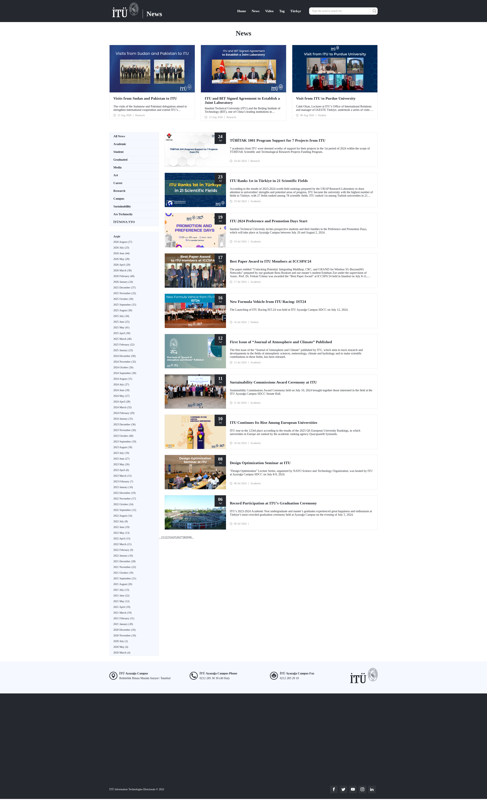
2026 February (123, 276)
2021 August (122, 584)
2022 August (122, 515)
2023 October (123, 435)
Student (118, 151)
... (160, 537)
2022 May (121, 532)
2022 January (123, 555)
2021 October (123, 572)
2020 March (121, 652)
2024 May (121, 396)
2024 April (121, 401)
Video (269, 11)
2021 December (124, 561)
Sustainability (122, 206)
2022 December (124, 493)
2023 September (124, 441)
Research (119, 190)
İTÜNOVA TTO (124, 222)
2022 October (123, 504)
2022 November (124, 498)
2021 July (121, 589)
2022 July (120, 521)
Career (118, 183)
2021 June (121, 595)
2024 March (122, 407)
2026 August (122, 242)
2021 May (121, 601)
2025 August (122, 310)
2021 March (122, 612)
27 (180, 537)
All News (119, 136)
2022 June (121, 527)
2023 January (123, 487)
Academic (119, 144)
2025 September (124, 304)
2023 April (121, 470)
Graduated (120, 159)
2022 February (123, 550)
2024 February (123, 413)
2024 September (124, 373)
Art (115, 175)
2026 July (121, 247)
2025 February (123, 344)
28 (183, 537)
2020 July (120, 641)
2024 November (124, 361)
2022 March (122, 544)
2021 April (121, 607)
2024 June (121, 390)
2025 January (123, 350)
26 (177, 537)
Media (117, 167)
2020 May (120, 647)
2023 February (123, 481)
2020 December (124, 629)
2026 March (122, 270)
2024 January (123, 418)
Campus (118, 198)
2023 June (121, 458)
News (255, 11)
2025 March (122, 338)
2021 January (123, 624)
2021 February (123, 618)
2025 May (121, 327)
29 (187, 537)
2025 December (124, 287)
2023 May (121, 464)
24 (171, 537)
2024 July (121, 384)
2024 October (123, 367)
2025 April (121, 333)
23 (168, 537)
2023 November (124, 430)
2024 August (122, 378)
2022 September (124, 510)
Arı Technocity (123, 214)
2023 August (122, 447)
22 (165, 537)
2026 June (121, 253)
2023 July (121, 453)
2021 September (124, 578)
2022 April (121, 538)
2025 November (124, 293)
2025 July (121, 316)
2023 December (124, 424)
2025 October (123, 299)
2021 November (124, 567)
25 (174, 537)
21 (162, 537)
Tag (282, 11)
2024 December (124, 356)
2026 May (121, 259)
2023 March (122, 475)
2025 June (121, 321)
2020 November (124, 635)
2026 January (123, 281)
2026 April (121, 264)
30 (190, 537)
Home (241, 11)
